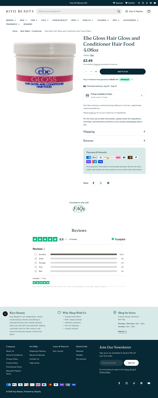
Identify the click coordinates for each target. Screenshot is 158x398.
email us (92, 113)
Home (14, 31)
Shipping (96, 64)
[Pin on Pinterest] (108, 183)
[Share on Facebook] (93, 183)
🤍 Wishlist (130, 3)
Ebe (92, 55)
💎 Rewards (118, 3)
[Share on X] (101, 183)
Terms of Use (129, 370)
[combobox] (79, 11)
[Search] (118, 11)
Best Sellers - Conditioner (31, 31)
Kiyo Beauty (18, 391)
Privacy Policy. (105, 372)
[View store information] (142, 95)
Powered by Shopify (32, 391)
